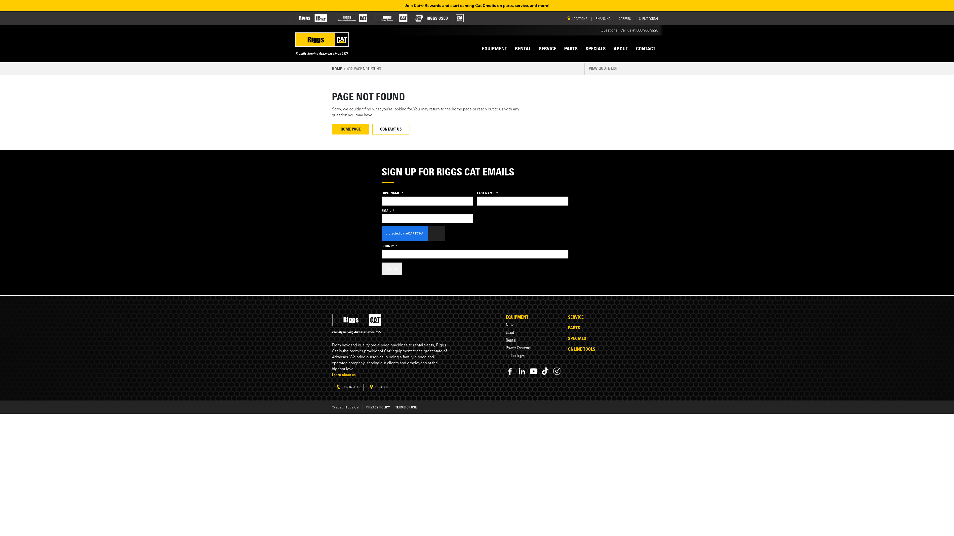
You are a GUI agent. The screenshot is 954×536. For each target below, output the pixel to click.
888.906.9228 (647, 30)
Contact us (350, 387)
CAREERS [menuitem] (625, 19)
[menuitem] (311, 18)
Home (337, 68)
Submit (392, 269)
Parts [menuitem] (571, 49)
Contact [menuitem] (645, 49)
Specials (577, 338)
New (510, 324)
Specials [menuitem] (596, 49)
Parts (574, 327)
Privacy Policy (378, 407)
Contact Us (391, 129)
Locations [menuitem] (579, 19)
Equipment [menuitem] (494, 49)
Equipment (517, 317)
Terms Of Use (406, 407)
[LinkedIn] (521, 371)
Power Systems (518, 347)
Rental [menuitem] (523, 49)
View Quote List (603, 68)
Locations (382, 387)
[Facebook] (510, 371)
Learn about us (344, 374)
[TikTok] (545, 371)
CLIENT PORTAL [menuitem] (648, 19)
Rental (511, 340)
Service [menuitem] (547, 49)
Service (576, 317)
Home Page (351, 129)
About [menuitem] (621, 49)
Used (510, 332)
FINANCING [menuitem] (603, 19)
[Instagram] (557, 371)
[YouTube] (533, 371)
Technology (515, 355)
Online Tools (581, 349)
